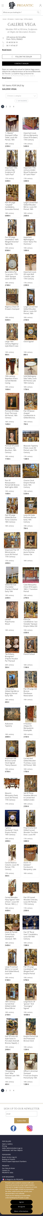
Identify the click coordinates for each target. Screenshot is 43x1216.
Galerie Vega (19, 19)
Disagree (21, 1207)
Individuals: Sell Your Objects (12, 1150)
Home (4, 19)
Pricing (4, 1146)
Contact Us (6, 1170)
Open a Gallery (7, 1144)
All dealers (11, 19)
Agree (21, 1202)
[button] (21, 100)
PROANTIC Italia (7, 1173)
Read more (6, 50)
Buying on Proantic (8, 1159)
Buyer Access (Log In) (9, 1157)
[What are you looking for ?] (38, 12)
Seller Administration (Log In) (12, 1148)
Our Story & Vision (8, 1168)
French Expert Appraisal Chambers (14, 1161)
